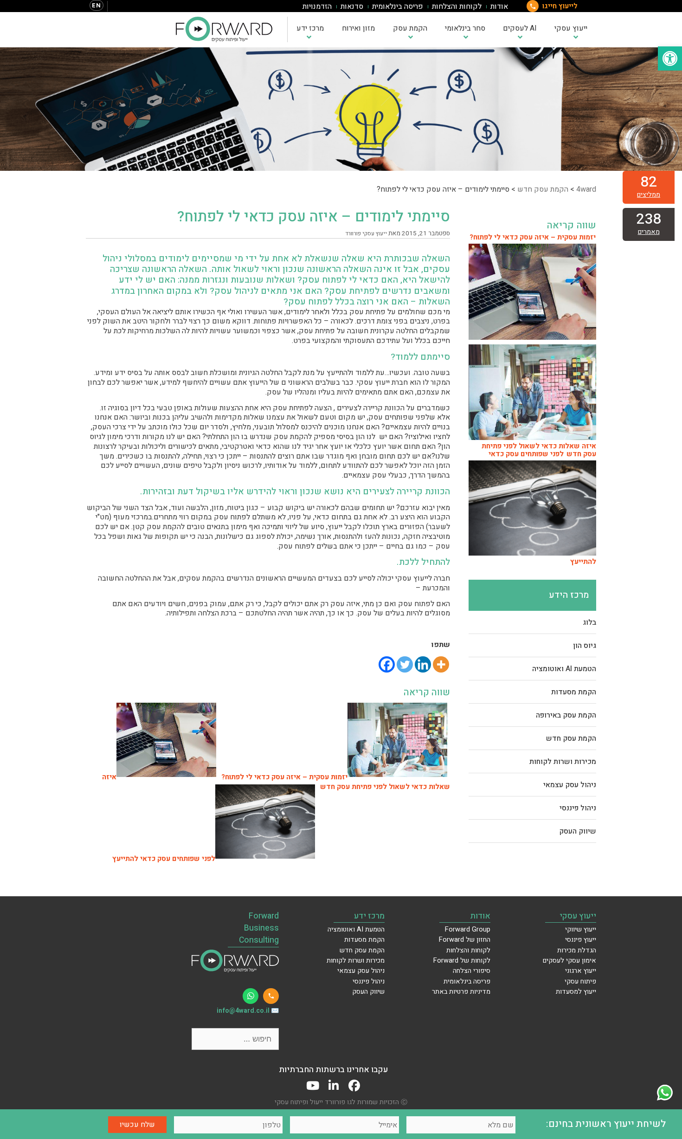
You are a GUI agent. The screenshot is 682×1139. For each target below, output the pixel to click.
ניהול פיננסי (578, 808)
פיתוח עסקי (580, 981)
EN (96, 5)
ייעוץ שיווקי (580, 929)
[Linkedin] (423, 664)
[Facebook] (387, 664)
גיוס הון (584, 645)
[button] (670, 58)
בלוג (589, 622)
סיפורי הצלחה (471, 971)
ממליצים (648, 195)
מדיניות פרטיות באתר (461, 992)
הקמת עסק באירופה (566, 715)
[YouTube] (312, 1085)
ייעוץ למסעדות (576, 992)
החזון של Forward (464, 940)
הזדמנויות (317, 6)
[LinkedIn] (333, 1085)
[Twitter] (405, 664)
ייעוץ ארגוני (580, 971)
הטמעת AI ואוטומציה (564, 668)
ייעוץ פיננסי (580, 940)
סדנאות (352, 6)
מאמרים (649, 232)
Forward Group (467, 929)
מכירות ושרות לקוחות (562, 761)
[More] (441, 664)
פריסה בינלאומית (397, 6)
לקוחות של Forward (461, 960)
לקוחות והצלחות (457, 6)
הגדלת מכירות (576, 950)
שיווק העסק (577, 831)
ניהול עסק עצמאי (569, 784)
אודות (499, 6)
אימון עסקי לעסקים (569, 960)
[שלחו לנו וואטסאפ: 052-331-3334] (250, 996)
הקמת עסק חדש (571, 738)
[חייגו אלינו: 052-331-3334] (271, 996)
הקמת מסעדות (573, 692)
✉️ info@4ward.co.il (248, 1011)
